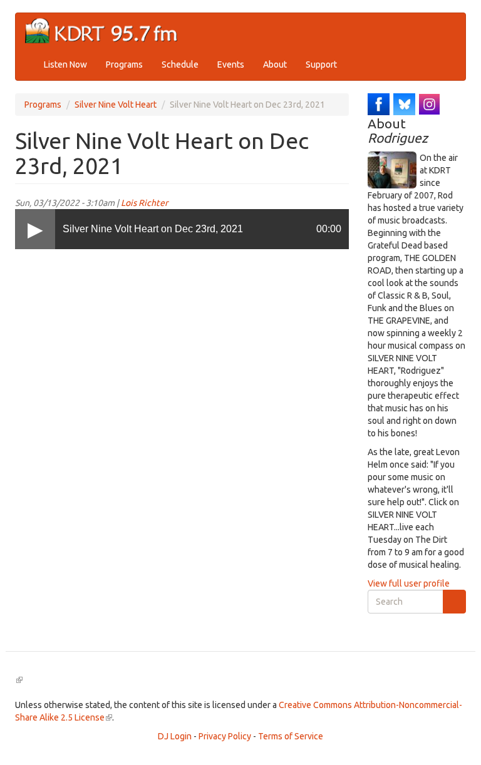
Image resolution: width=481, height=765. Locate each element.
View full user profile (409, 583)
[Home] (106, 31)
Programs (124, 64)
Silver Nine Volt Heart (116, 105)
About (275, 64)
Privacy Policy (225, 736)
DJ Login (175, 736)
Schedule (180, 64)
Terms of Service (290, 736)
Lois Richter (144, 203)
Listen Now (65, 64)
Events (230, 64)
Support (321, 64)
